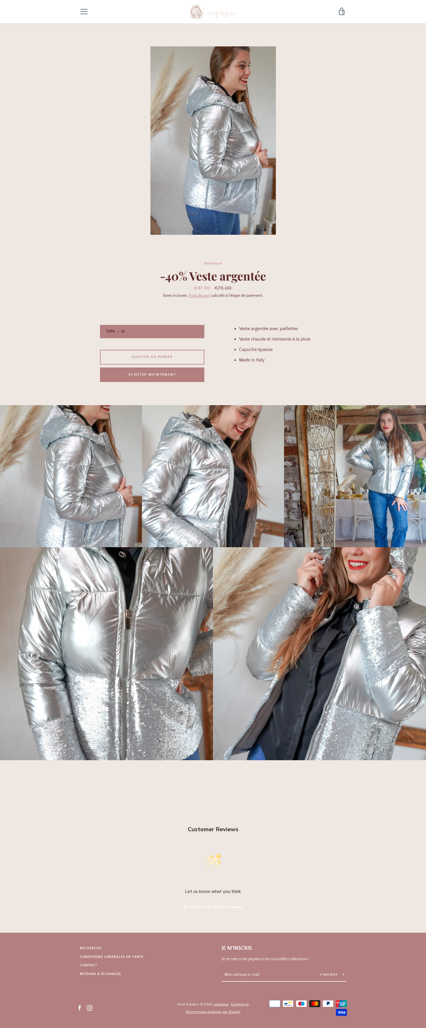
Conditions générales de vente (112, 957)
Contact (88, 965)
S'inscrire (329, 974)
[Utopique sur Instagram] (89, 1007)
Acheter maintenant (152, 374)
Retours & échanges (100, 974)
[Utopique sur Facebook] (80, 1007)
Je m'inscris (237, 948)
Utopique (221, 1004)
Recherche (90, 948)
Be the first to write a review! (213, 907)
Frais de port (199, 295)
